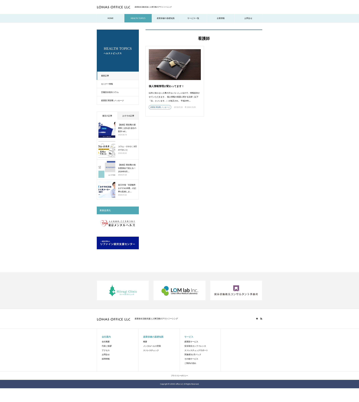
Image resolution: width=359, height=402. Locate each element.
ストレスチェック (151, 350)
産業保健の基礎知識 (165, 18)
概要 (145, 341)
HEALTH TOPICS (138, 18)
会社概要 (106, 341)
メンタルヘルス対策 (152, 346)
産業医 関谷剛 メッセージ (112, 100)
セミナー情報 (107, 84)
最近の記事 (107, 115)
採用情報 (106, 358)
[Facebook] (257, 319)
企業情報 (221, 18)
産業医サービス (191, 341)
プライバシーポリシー (179, 375)
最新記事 (105, 75)
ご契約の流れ (190, 363)
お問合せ (248, 18)
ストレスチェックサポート (196, 350)
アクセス (106, 350)
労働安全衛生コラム (110, 92)
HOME (110, 18)
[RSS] (261, 319)
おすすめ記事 (128, 115)
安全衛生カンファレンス (195, 346)
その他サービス (191, 358)
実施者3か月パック (192, 354)
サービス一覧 (193, 18)
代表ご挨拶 (107, 346)
